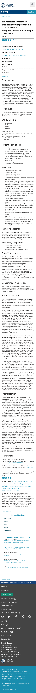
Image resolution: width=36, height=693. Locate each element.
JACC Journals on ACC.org (10, 613)
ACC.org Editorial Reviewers (9, 675)
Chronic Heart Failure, (13, 488)
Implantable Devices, (21, 485)
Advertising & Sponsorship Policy (10, 671)
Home (11, 582)
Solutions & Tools (7, 606)
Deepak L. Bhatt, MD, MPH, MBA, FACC (14, 55)
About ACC (5, 587)
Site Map (22, 678)
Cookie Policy (15, 678)
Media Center (5, 669)
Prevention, (11, 485)
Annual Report (21, 675)
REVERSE (6, 521)
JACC (3, 621)
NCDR (3, 625)
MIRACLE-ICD (7, 518)
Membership (5, 590)
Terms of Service (6, 678)
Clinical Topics (6, 609)
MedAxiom (5, 635)
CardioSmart (6, 632)
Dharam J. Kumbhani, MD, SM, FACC (13, 49)
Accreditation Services (10, 628)
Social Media (5, 673)
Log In (30, 12)
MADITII (6, 527)
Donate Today (7, 594)
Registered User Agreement (17, 676)
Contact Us (5, 639)
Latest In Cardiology (8, 599)
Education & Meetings (9, 602)
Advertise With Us (15, 669)
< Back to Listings (6, 17)
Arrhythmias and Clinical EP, (21, 481)
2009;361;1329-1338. (14, 463)
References (5, 76)
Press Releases (24, 671)
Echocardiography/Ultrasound (11, 490)
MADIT (5, 524)
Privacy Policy (5, 676)
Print (16, 39)
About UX (12, 673)
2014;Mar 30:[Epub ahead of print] (17, 468)
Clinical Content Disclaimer (23, 673)
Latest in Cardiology (19, 582)
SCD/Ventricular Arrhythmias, (16, 486)
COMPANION (7, 531)
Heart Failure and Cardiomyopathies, (17, 482)
